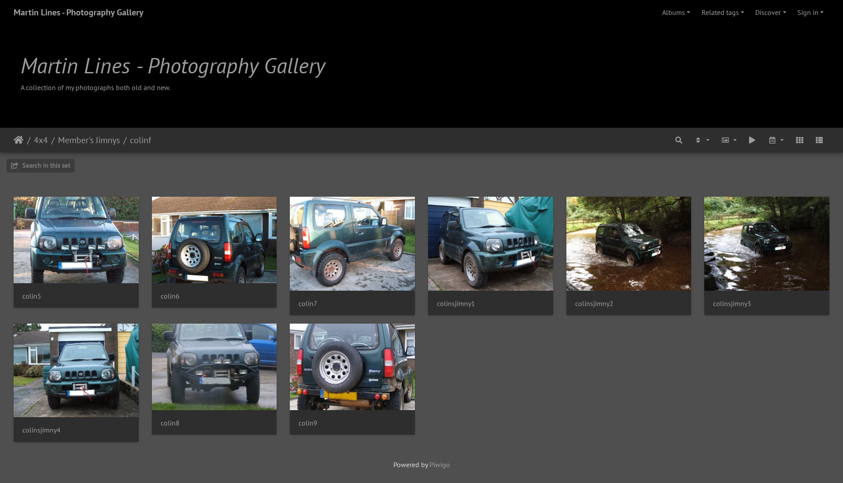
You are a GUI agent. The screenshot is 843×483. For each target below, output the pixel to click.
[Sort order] (701, 140)
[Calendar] (775, 140)
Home (19, 140)
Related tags (720, 12)
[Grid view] (799, 140)
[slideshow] (752, 140)
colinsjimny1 (456, 303)
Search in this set (45, 165)
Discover (768, 12)
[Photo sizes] (728, 140)
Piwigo (439, 464)
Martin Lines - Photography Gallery (79, 12)
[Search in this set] (679, 140)
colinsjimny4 (41, 430)
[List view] (819, 140)
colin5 (31, 296)
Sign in (807, 12)
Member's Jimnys (89, 140)
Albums (673, 12)
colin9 (308, 423)
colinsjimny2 (594, 303)
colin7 (308, 303)
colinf (140, 140)
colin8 (170, 423)
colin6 (170, 296)
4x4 (41, 140)
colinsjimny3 (732, 303)
